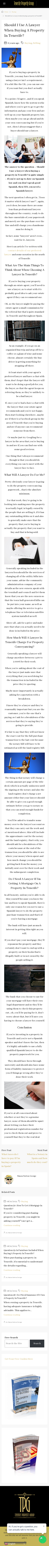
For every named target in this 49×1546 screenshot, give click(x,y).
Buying (14, 12)
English (11, 1544)
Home (6, 12)
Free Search (11, 1337)
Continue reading (12, 1225)
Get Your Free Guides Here (19, 1359)
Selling (36, 43)
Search (37, 1343)
